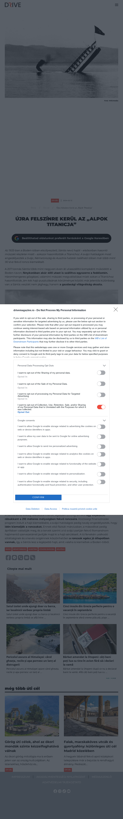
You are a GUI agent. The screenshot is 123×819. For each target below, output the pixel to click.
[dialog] (61, 409)
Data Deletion (33, 509)
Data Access (51, 509)
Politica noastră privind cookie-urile (79, 509)
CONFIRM (38, 497)
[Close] (117, 310)
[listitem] (61, 365)
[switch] (101, 373)
